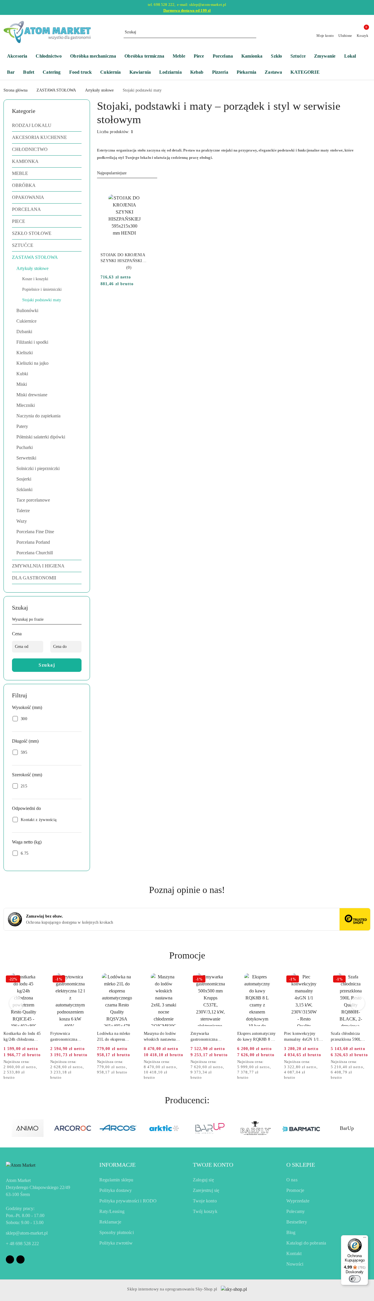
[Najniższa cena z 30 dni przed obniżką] (41, 1062)
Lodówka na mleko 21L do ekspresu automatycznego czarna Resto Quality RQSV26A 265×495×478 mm (115, 1036)
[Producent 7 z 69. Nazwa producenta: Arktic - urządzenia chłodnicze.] (164, 1128)
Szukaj (47, 664)
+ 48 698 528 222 (22, 1243)
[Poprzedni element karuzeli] (6, 1128)
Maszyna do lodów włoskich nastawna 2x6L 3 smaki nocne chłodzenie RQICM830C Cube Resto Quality (161, 1036)
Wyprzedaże (298, 1200)
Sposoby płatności (116, 1232)
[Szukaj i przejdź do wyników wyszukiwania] (252, 32)
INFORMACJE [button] (117, 1164)
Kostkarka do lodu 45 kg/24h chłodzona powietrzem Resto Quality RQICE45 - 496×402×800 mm (22, 1036)
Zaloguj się (203, 1179)
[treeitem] (47, 125)
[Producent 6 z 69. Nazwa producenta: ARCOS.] (118, 1128)
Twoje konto (205, 1200)
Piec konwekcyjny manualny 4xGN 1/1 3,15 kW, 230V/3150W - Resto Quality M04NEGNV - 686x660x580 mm (303, 1036)
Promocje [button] (187, 955)
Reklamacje (110, 1221)
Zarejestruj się (206, 1190)
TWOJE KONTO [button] (213, 1164)
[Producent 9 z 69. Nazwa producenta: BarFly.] (255, 1128)
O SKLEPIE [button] (300, 1164)
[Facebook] (10, 1259)
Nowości (294, 1264)
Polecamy (295, 1211)
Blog (291, 1232)
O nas (291, 1179)
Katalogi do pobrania (306, 1242)
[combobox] (127, 173)
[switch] (355, 1278)
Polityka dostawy (115, 1190)
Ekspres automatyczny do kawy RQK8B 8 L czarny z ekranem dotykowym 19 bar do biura (256, 1036)
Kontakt (294, 1253)
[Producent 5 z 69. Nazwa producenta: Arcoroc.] (73, 1128)
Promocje (295, 1190)
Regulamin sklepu (116, 1179)
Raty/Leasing (111, 1211)
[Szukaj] (79, 620)
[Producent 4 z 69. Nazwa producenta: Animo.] (27, 1128)
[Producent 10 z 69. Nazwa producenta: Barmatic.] (301, 1128)
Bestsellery (296, 1221)
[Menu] (364, 1238)
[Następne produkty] (357, 1003)
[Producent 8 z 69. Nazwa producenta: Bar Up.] (210, 1128)
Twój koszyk (205, 1211)
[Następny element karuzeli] (368, 1128)
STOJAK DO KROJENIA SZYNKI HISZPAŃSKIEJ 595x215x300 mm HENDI (123, 258)
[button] (308, 72)
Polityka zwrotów (116, 1242)
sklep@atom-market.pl (27, 1233)
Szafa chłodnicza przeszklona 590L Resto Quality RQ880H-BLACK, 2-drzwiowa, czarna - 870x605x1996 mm (349, 1036)
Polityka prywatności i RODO (128, 1200)
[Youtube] (20, 1259)
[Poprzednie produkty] (16, 1003)
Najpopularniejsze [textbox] (112, 173)
